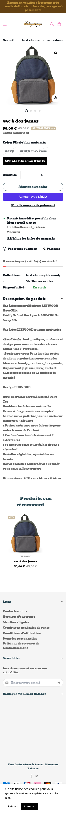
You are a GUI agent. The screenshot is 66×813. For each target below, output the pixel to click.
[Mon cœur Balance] (33, 24)
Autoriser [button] (29, 806)
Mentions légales (16, 622)
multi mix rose (33, 151)
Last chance (31, 40)
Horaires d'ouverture (19, 617)
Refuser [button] (12, 806)
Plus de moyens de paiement (33, 205)
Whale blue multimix (25, 161)
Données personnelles (20, 638)
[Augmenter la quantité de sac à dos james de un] (59, 175)
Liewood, (52, 275)
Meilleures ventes (39, 281)
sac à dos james (25, 561)
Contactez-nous (15, 611)
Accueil (8, 40)
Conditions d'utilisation (22, 633)
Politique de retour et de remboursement (21, 645)
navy (9, 151)
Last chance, (35, 275)
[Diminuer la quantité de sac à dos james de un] (25, 175)
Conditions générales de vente (26, 627)
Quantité (10, 175)
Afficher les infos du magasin (31, 238)
